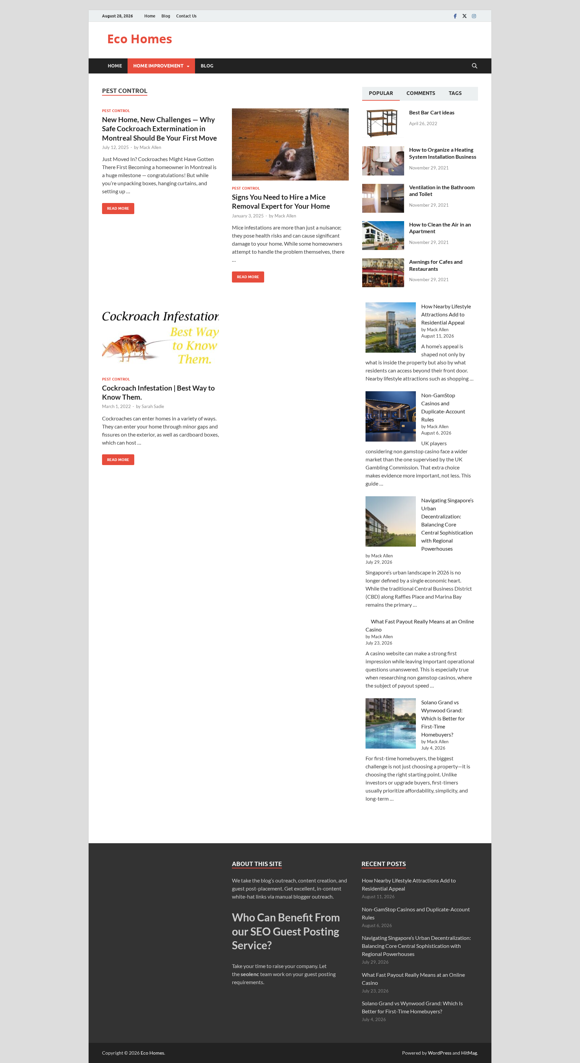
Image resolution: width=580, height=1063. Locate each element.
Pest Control (116, 110)
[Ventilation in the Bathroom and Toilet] (383, 188)
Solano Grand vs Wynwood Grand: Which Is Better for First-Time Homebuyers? (443, 718)
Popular (381, 93)
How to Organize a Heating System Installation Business (442, 153)
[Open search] (475, 66)
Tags (455, 93)
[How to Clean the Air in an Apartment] (383, 225)
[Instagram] (474, 16)
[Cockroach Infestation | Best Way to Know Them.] (160, 335)
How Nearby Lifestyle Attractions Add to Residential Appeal (446, 314)
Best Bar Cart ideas (431, 112)
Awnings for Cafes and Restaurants (436, 265)
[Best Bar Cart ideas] (383, 113)
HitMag (469, 1053)
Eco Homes (139, 39)
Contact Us (186, 15)
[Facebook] (455, 16)
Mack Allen (150, 147)
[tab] (381, 94)
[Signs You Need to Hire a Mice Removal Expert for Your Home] (290, 144)
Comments (420, 93)
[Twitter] (465, 16)
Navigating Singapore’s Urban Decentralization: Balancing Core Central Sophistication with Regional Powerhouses (447, 524)
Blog (165, 15)
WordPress (439, 1053)
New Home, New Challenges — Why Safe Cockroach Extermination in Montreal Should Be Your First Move (159, 128)
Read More (115, 207)
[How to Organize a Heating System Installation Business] (383, 150)
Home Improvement (158, 65)
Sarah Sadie (153, 406)
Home (149, 15)
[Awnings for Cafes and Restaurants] (383, 262)
